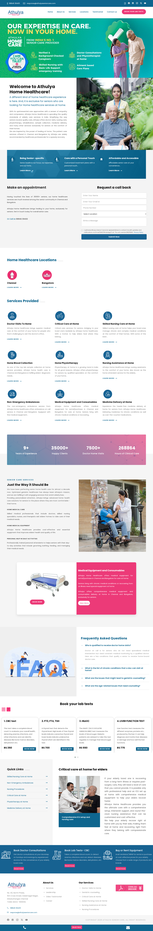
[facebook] (129, 3)
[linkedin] (133, 3)
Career (49, 901)
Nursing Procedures (90, 909)
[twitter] (141, 3)
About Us (61, 12)
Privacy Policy (138, 232)
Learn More (25, 170)
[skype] (137, 3)
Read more (18, 868)
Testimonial (98, 12)
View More (84, 603)
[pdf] (125, 3)
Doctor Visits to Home (91, 888)
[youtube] (145, 3)
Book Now (37, 602)
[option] (76, 48)
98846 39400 (14, 3)
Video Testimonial (54, 896)
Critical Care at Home (91, 896)
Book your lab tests (133, 11)
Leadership (51, 892)
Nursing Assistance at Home (94, 905)
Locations (84, 12)
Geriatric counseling (91, 892)
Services (72, 12)
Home (50, 12)
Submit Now (114, 236)
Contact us (112, 12)
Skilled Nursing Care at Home (94, 901)
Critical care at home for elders (83, 769)
